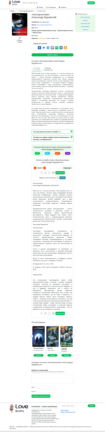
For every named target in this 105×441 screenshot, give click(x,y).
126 (53, 173)
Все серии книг (85, 17)
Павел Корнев (51, 350)
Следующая (60, 173)
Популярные (52, 7)
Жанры (41, 7)
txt (37, 153)
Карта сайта (65, 410)
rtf (57, 153)
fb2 (47, 153)
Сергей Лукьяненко (38, 350)
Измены (85, 20)
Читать (38, 355)
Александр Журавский (44, 25)
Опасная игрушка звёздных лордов (64, 349)
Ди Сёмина (64, 351)
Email (34, 391)
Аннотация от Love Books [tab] (36, 69)
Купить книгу (52, 55)
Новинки (63, 7)
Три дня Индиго (39, 348)
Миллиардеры (85, 26)
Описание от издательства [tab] (48, 69)
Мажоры (85, 29)
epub (67, 153)
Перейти (62, 178)
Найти (91, 3)
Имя (33, 387)
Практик (50, 348)
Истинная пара (85, 23)
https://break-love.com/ (68, 412)
